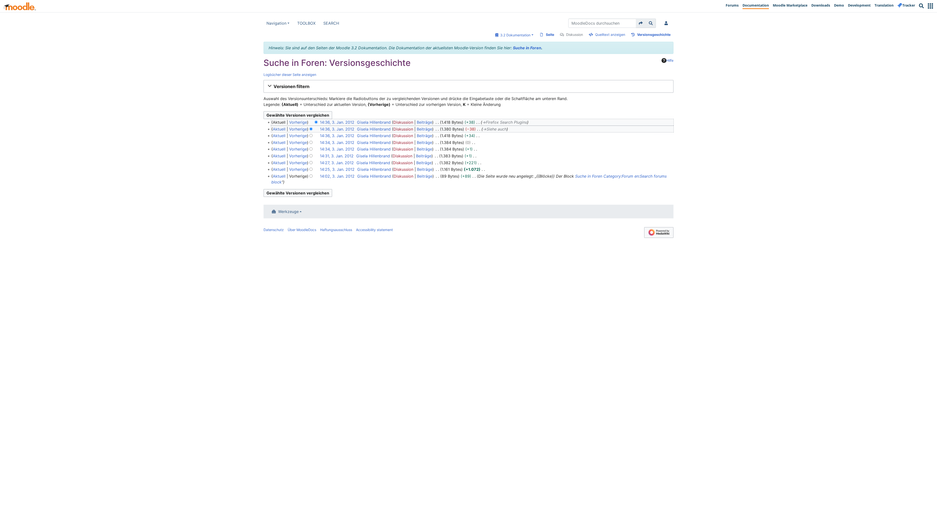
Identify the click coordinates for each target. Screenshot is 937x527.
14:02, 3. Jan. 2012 (337, 176)
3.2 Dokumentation (514, 35)
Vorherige (298, 122)
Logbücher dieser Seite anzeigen (290, 74)
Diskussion (574, 34)
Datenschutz (274, 230)
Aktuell (279, 129)
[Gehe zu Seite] (641, 23)
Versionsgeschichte (654, 34)
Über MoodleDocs (302, 230)
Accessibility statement (374, 230)
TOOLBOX (306, 23)
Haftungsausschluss (336, 230)
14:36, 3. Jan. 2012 (337, 122)
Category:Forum (618, 176)
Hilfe (669, 60)
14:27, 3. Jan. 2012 (337, 162)
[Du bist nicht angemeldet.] (667, 23)
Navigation (276, 23)
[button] (930, 6)
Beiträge (424, 122)
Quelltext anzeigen (610, 34)
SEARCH (331, 23)
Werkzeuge (288, 211)
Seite (550, 34)
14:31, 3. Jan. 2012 (337, 155)
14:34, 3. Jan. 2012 (337, 142)
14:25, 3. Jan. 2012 (337, 169)
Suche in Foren (527, 47)
